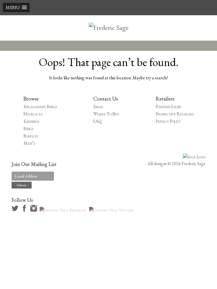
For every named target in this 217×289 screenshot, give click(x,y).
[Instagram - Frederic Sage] (34, 210)
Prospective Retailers (175, 114)
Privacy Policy (168, 121)
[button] (16, 7)
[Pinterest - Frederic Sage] (64, 210)
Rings (28, 129)
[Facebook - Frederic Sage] (25, 210)
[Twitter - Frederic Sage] (16, 210)
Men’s (29, 143)
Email (98, 107)
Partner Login (168, 107)
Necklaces (32, 114)
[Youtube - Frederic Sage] (112, 210)
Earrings (31, 121)
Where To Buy (106, 114)
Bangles (30, 136)
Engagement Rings (40, 107)
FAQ (97, 121)
